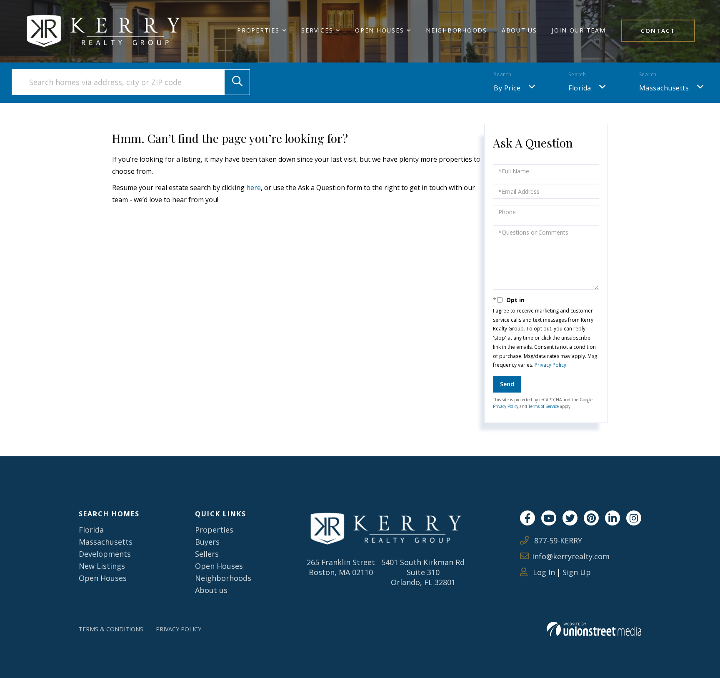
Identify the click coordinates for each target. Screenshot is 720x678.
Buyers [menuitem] (207, 542)
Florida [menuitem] (91, 530)
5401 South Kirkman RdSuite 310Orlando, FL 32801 (423, 572)
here (253, 187)
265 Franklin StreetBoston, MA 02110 (341, 567)
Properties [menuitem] (258, 30)
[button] (237, 82)
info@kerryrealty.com (571, 556)
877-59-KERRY (557, 540)
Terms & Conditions (111, 629)
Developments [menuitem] (105, 554)
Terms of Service (543, 406)
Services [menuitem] (317, 30)
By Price (507, 88)
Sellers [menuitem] (207, 554)
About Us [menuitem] (519, 30)
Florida (579, 88)
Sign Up (576, 572)
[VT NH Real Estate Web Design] (594, 629)
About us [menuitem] (211, 590)
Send (507, 384)
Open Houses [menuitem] (379, 30)
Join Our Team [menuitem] (579, 30)
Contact (658, 31)
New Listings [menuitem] (102, 566)
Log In (543, 572)
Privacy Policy (550, 364)
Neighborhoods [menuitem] (456, 30)
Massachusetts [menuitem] (105, 542)
